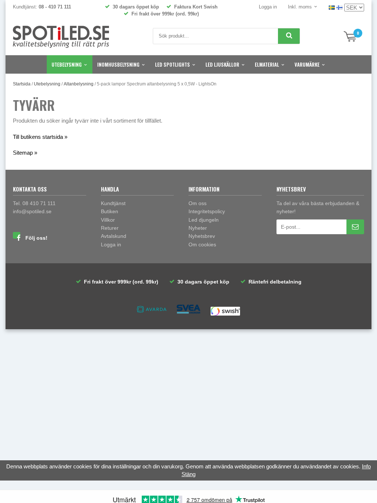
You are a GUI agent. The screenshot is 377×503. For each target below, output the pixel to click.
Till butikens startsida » (40, 137)
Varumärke (307, 64)
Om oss (197, 203)
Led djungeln (203, 220)
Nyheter (197, 228)
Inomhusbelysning (118, 64)
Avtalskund (113, 236)
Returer (110, 228)
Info (366, 466)
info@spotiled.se (32, 211)
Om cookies (202, 244)
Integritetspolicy (206, 211)
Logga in (268, 7)
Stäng (188, 474)
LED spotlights (172, 64)
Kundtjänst (113, 203)
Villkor (108, 220)
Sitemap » (25, 153)
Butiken (109, 211)
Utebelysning (67, 64)
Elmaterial (267, 64)
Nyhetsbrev (201, 236)
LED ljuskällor (222, 64)
